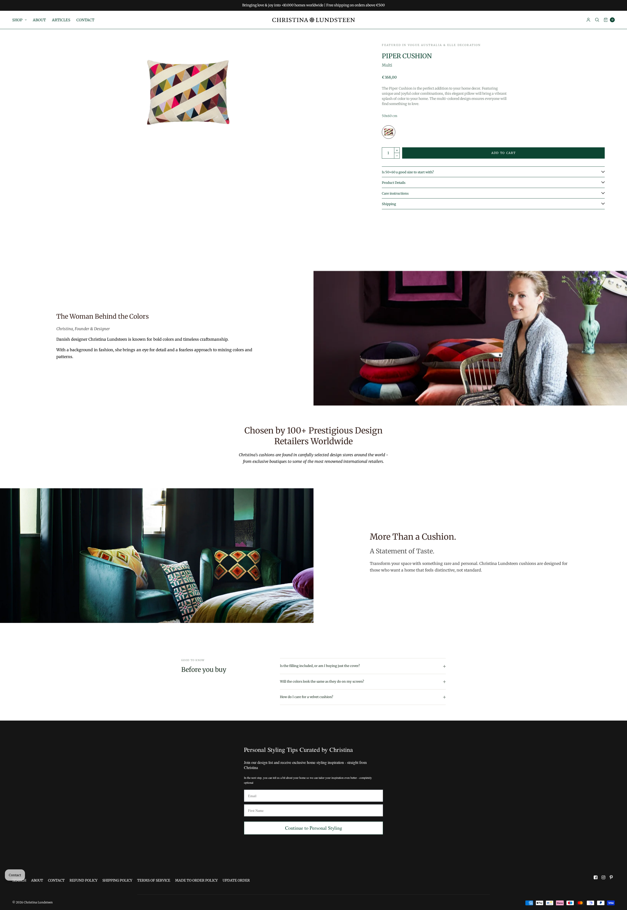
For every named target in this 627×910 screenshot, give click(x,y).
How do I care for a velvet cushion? (306, 697)
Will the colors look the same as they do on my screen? (322, 681)
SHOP (17, 20)
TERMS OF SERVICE (153, 880)
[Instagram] (603, 877)
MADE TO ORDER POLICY (196, 880)
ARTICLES (61, 20)
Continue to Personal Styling (313, 828)
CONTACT (85, 20)
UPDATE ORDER (236, 880)
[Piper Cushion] (388, 132)
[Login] (588, 19)
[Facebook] (595, 877)
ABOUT (39, 20)
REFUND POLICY (83, 880)
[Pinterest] (611, 877)
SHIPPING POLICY (117, 880)
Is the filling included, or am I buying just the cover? (320, 666)
